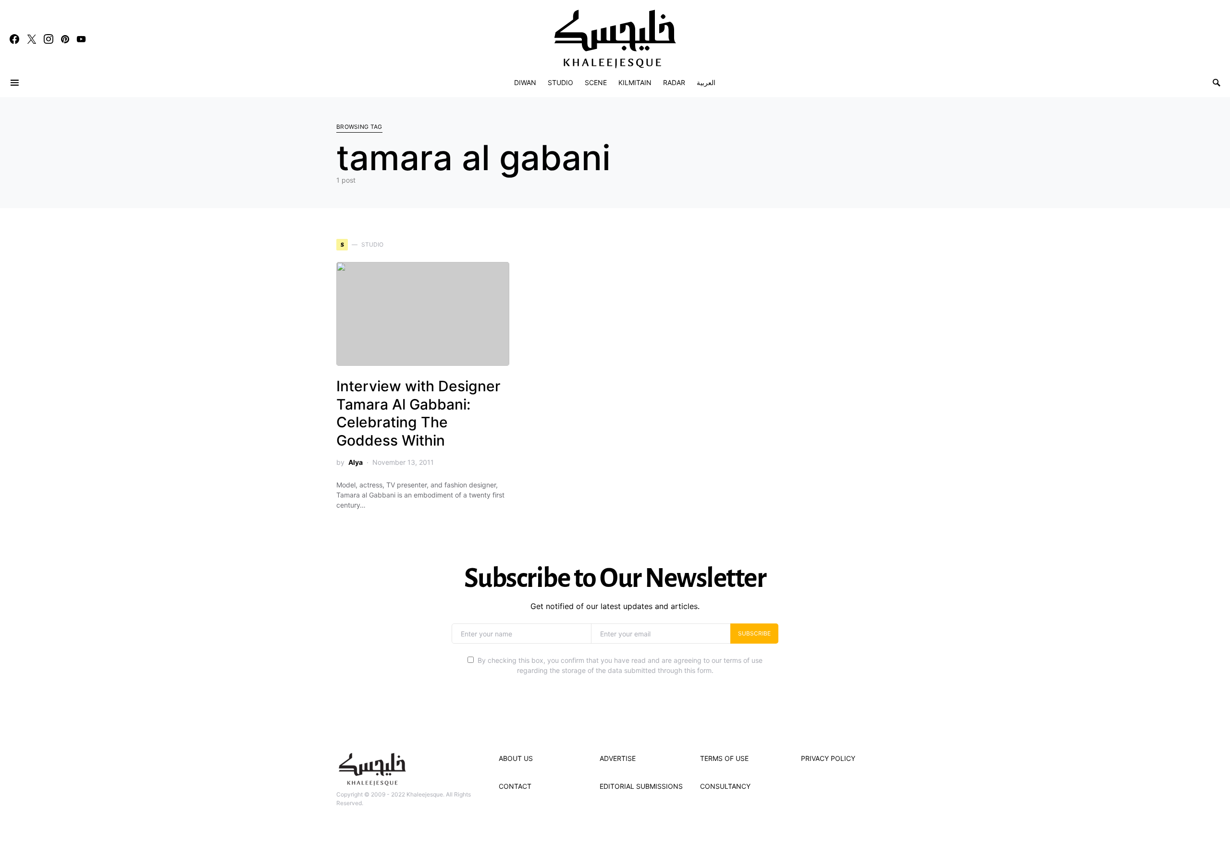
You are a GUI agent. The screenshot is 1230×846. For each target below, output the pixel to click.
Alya (355, 462)
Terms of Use (724, 758)
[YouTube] (81, 39)
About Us (516, 758)
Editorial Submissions (641, 786)
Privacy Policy (828, 758)
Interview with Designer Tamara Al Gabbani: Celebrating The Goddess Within (418, 413)
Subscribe (754, 633)
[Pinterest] (65, 39)
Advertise (618, 758)
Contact (515, 786)
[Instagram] (48, 39)
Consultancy (725, 786)
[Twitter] (32, 39)
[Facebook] (14, 39)
